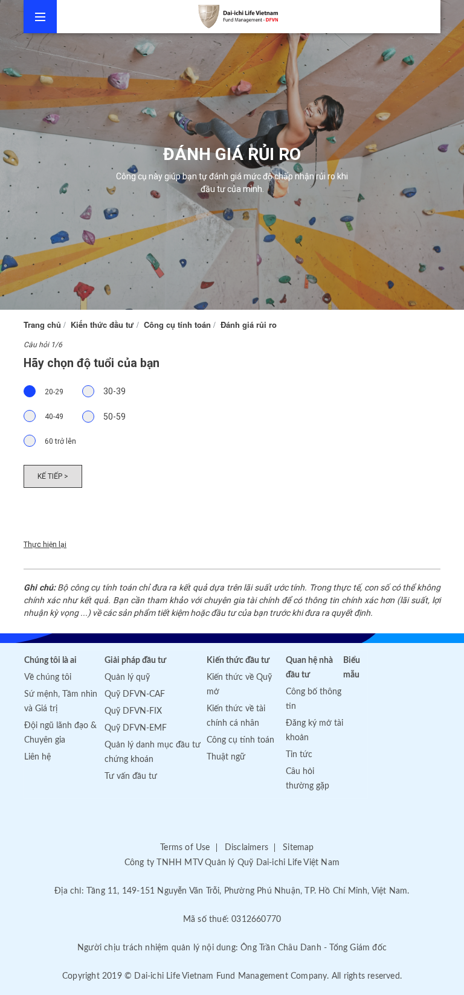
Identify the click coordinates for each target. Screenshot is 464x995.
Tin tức (299, 754)
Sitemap (298, 847)
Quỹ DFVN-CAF (135, 694)
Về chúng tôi (47, 677)
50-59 (114, 416)
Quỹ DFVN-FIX (133, 711)
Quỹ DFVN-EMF (136, 728)
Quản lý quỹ (127, 677)
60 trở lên (60, 441)
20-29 (54, 392)
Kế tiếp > (52, 476)
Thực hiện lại (45, 544)
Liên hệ (37, 757)
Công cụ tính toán (177, 324)
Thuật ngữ (226, 757)
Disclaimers (246, 847)
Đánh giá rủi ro (249, 324)
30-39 (114, 391)
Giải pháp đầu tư (135, 660)
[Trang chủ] (252, 16)
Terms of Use (185, 847)
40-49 (54, 416)
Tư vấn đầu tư (131, 776)
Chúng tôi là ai (50, 660)
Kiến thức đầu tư (102, 324)
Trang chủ (42, 324)
